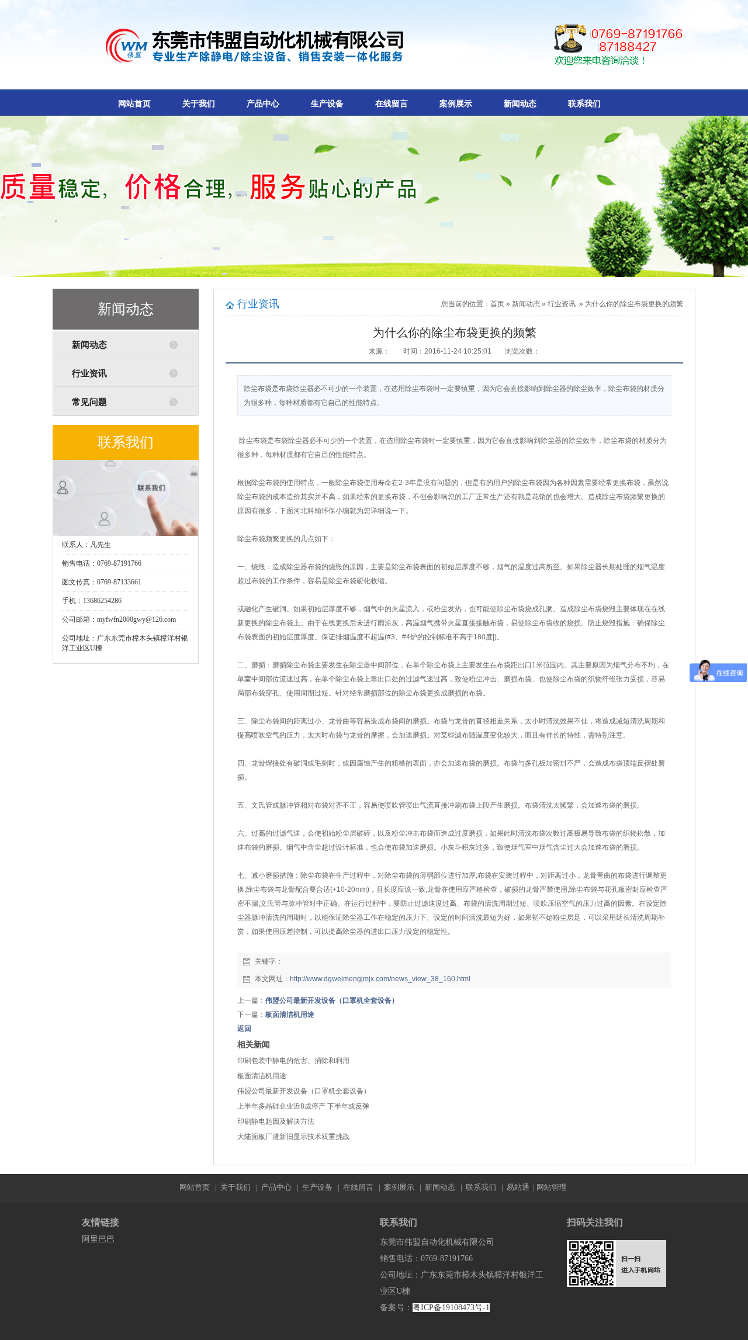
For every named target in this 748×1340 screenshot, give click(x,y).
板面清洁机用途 (289, 1014)
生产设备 (327, 103)
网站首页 (134, 103)
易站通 (521, 1187)
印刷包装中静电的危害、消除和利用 (293, 1061)
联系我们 (584, 103)
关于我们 (198, 103)
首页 (497, 304)
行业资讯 (89, 373)
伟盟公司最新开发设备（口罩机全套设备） (332, 1000)
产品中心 (263, 103)
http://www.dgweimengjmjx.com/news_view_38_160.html (380, 979)
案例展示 (455, 103)
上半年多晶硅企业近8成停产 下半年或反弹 (303, 1106)
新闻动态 (520, 103)
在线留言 (391, 103)
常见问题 (89, 402)
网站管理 (551, 1187)
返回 (244, 1028)
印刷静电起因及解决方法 (275, 1121)
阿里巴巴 (98, 1239)
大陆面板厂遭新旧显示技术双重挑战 (293, 1137)
